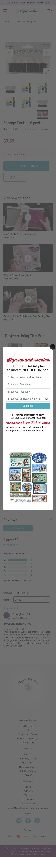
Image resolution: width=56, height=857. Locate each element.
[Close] (52, 347)
